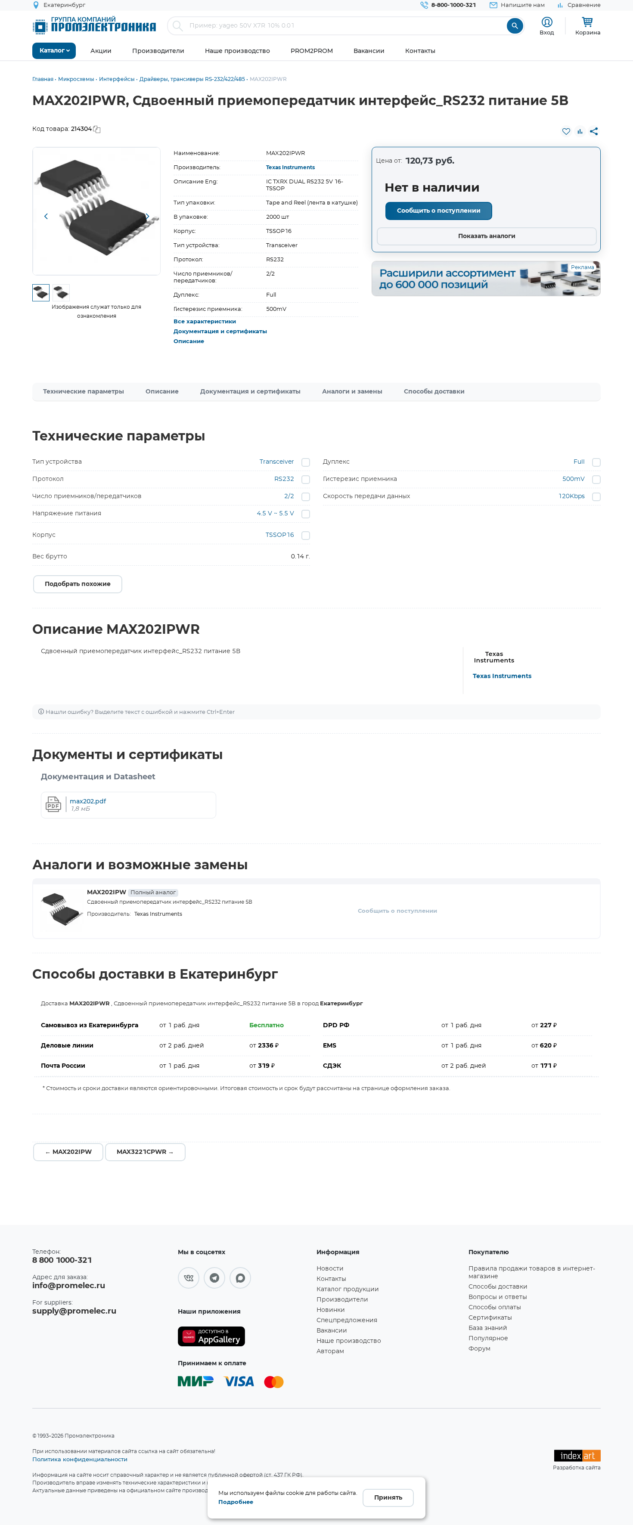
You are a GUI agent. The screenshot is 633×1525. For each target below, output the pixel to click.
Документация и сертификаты (220, 332)
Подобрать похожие (78, 584)
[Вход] (547, 22)
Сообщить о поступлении (439, 211)
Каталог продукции (347, 1289)
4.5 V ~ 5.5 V (275, 514)
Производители (342, 1300)
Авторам (330, 1351)
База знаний (488, 1328)
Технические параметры (83, 392)
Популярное (488, 1339)
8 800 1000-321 (62, 1261)
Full (579, 462)
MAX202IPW (131, 893)
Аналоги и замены (352, 392)
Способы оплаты (495, 1308)
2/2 (289, 496)
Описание (189, 341)
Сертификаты (490, 1318)
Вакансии (331, 1331)
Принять (388, 1498)
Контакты (331, 1279)
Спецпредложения (346, 1320)
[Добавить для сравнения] (580, 131)
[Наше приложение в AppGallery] (244, 1337)
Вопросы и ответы (498, 1297)
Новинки (330, 1310)
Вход (547, 32)
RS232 (284, 479)
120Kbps (571, 496)
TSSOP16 (280, 535)
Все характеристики (205, 322)
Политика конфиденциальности (79, 1459)
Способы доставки (434, 392)
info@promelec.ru (68, 1286)
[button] (45, 217)
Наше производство (348, 1341)
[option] (97, 211)
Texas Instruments (290, 167)
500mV (573, 479)
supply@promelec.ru (74, 1311)
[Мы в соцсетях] (188, 1278)
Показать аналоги (486, 236)
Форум (479, 1349)
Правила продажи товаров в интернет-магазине (532, 1273)
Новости (330, 1269)
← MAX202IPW (68, 1152)
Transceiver (277, 462)
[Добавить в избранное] (566, 131)
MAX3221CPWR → (145, 1152)
